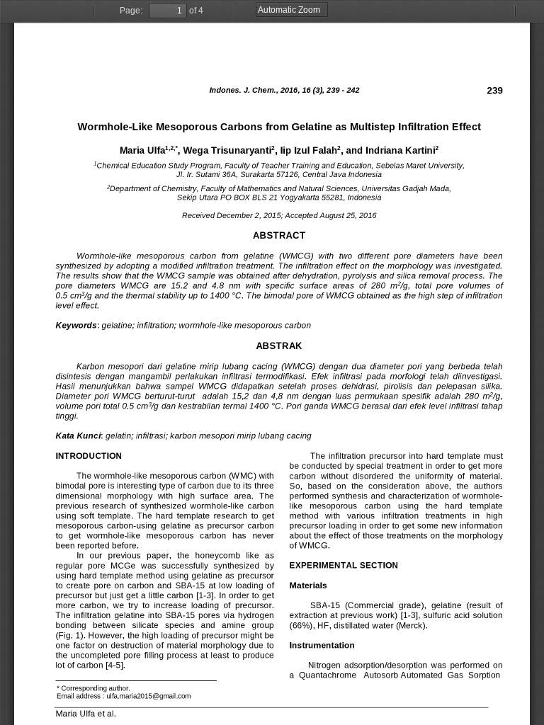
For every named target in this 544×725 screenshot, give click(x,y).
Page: (131, 11)
